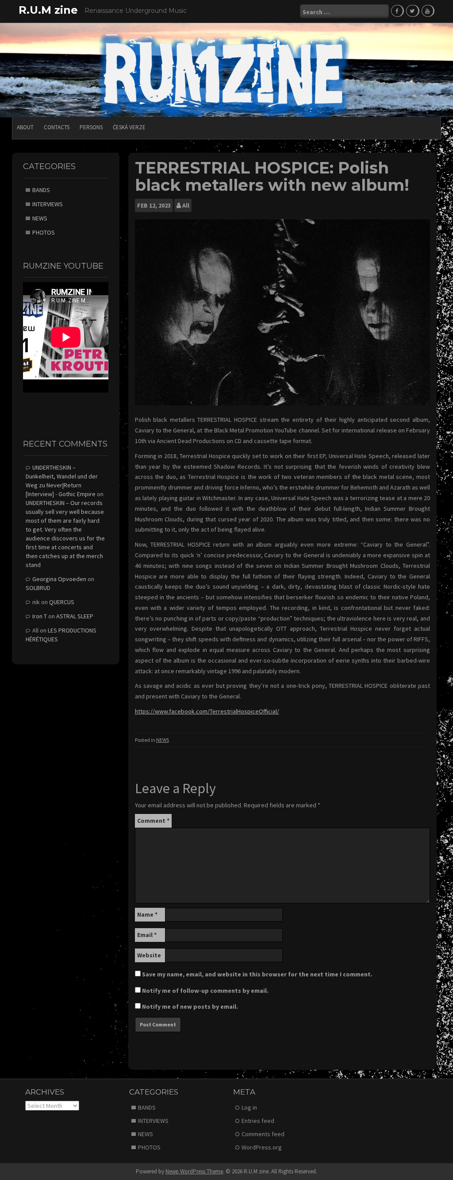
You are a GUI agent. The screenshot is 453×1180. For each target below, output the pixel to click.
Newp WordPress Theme (194, 1171)
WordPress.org (262, 1147)
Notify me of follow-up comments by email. (205, 991)
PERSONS (91, 127)
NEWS (162, 740)
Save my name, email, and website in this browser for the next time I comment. (257, 974)
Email (147, 935)
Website (149, 955)
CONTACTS (56, 127)
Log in (249, 1107)
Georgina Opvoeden (59, 579)
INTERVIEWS (47, 204)
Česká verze (129, 127)
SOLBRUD (38, 588)
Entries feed (258, 1121)
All (185, 205)
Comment (153, 821)
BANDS (41, 190)
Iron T (39, 616)
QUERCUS (61, 602)
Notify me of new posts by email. (190, 1006)
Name (147, 914)
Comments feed (263, 1134)
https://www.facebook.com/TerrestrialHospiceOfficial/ (207, 711)
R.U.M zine (48, 10)
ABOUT (25, 127)
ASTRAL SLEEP (74, 616)
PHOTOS (43, 232)
